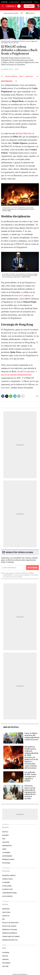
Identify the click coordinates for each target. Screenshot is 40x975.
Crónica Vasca (7, 879)
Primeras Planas (8, 859)
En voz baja (6, 863)
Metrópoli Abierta (9, 875)
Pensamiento (7, 846)
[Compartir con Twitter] (6, 396)
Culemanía (6, 882)
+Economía (6, 852)
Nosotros (5, 909)
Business (5, 835)
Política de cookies (9, 926)
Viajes (4, 849)
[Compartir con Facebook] (2, 396)
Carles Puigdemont (11, 76)
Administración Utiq (9, 940)
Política (5, 832)
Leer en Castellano (6, 9)
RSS (3, 919)
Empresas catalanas (9, 930)
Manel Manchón (7, 81)
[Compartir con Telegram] (15, 396)
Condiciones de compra (11, 936)
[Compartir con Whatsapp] (10, 396)
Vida (3, 839)
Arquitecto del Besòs (26, 2)
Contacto (5, 916)
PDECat (21, 76)
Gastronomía (7, 856)
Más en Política (11, 727)
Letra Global (7, 886)
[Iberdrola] (30, 13)
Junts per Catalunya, (22, 295)
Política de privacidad (10, 923)
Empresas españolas (9, 933)
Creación (5, 842)
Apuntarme (32, 567)
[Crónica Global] (11, 6)
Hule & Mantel (7, 896)
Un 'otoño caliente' (14, 2)
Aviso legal (6, 912)
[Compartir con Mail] (19, 396)
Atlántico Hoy (7, 889)
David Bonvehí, (25, 133)
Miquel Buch (29, 76)
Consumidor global (9, 893)
